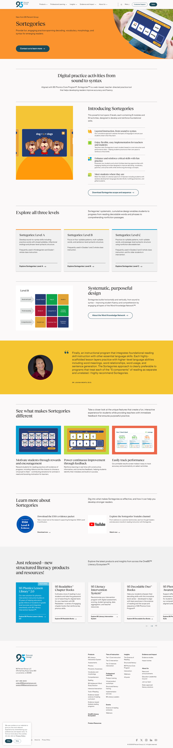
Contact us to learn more (31, 49)
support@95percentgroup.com (26, 685)
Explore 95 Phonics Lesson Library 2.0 (31, 618)
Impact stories (146, 660)
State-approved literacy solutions (147, 686)
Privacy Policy (20, 736)
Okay (8, 741)
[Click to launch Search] (121, 4)
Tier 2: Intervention (112, 660)
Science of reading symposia (112, 709)
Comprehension (93, 677)
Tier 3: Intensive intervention (111, 665)
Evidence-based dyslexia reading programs (93, 704)
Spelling (90, 680)
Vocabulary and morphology (93, 673)
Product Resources (94, 723)
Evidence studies (147, 657)
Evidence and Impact (149, 654)
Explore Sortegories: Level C (127, 266)
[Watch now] (97, 524)
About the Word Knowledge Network (108, 315)
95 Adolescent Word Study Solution (95, 684)
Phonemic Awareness (95, 669)
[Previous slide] (146, 626)
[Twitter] (141, 740)
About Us (145, 668)
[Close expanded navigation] (156, 10)
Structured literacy (130, 663)
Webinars (109, 713)
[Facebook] (136, 740)
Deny (17, 741)
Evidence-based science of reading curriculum (94, 697)
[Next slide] (151, 626)
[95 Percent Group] (22, 4)
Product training (111, 678)
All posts (127, 677)
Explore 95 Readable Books (64, 619)
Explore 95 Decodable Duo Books (138, 619)
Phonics (90, 666)
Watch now (113, 532)
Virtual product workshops (111, 682)
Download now (42, 532)
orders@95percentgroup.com (26, 683)
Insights (127, 654)
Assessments (92, 663)
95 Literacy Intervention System (94, 658)
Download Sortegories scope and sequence (111, 193)
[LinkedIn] (151, 740)
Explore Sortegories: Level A (31, 266)
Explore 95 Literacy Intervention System (102, 618)
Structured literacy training (112, 687)
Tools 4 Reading (93, 692)
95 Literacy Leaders (112, 697)
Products (91, 654)
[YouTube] (156, 740)
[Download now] (25, 524)
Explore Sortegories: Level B (79, 266)
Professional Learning (110, 674)
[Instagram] (146, 740)
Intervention (128, 671)
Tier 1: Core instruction (113, 657)
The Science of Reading (129, 658)
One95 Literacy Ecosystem (93, 715)
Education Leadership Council (149, 678)
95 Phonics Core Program (129, 667)
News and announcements (147, 672)
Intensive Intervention (95, 688)
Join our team (146, 682)
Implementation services (111, 693)
